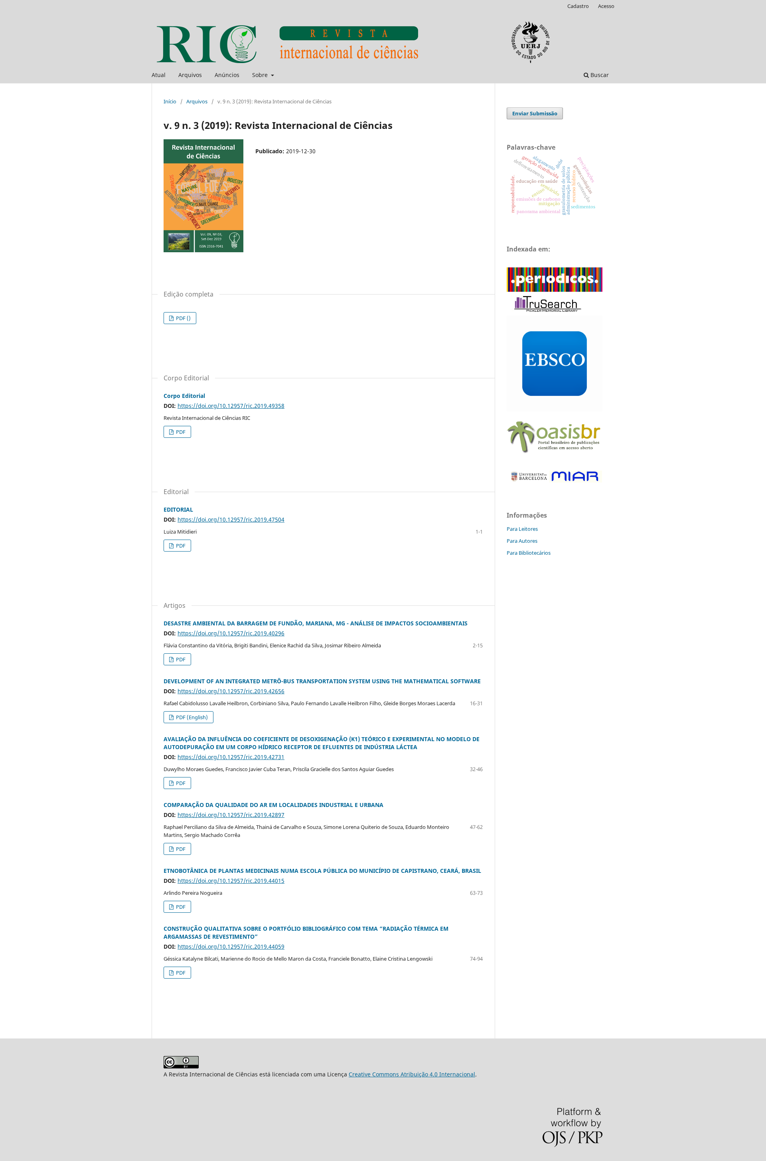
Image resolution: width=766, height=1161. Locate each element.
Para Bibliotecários (529, 552)
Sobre (260, 75)
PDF (180, 431)
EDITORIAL (178, 509)
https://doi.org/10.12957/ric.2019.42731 (231, 757)
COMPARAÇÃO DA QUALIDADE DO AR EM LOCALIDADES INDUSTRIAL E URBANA (273, 805)
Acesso (606, 6)
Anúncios (227, 75)
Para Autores (522, 540)
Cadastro (578, 6)
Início (170, 101)
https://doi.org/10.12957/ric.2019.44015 (231, 880)
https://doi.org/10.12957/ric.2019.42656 (231, 691)
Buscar (599, 75)
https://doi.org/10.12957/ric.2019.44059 (231, 946)
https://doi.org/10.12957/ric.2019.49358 (231, 405)
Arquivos (190, 75)
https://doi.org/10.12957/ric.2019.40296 (231, 633)
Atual (159, 75)
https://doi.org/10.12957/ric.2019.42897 (231, 815)
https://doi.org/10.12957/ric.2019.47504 (231, 519)
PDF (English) (191, 717)
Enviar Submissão (534, 113)
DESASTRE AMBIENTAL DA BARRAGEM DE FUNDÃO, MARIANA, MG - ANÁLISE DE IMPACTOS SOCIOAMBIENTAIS (316, 623)
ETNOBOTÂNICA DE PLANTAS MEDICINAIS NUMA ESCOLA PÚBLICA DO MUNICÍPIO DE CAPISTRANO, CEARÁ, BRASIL (322, 870)
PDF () (183, 318)
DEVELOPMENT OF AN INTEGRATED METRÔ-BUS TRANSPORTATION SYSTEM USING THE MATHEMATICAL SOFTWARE (322, 681)
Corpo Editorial (184, 396)
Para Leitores (522, 528)
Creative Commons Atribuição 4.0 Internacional (412, 1074)
